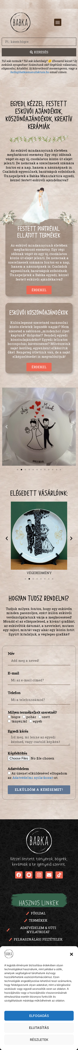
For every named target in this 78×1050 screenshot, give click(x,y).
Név (11, 653)
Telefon (14, 692)
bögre (15, 717)
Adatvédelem (18, 768)
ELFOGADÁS (39, 1016)
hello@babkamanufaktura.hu (29, 72)
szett (46, 717)
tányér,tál (19, 721)
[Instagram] (39, 875)
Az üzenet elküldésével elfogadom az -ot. (37, 775)
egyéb (37, 721)
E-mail (13, 673)
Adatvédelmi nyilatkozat (32, 777)
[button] (71, 954)
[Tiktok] (59, 875)
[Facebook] (19, 875)
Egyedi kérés (18, 731)
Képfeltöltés (17, 753)
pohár (31, 717)
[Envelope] (49, 875)
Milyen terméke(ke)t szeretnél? (32, 712)
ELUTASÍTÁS (39, 1028)
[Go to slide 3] (33, 579)
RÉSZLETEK (39, 1040)
